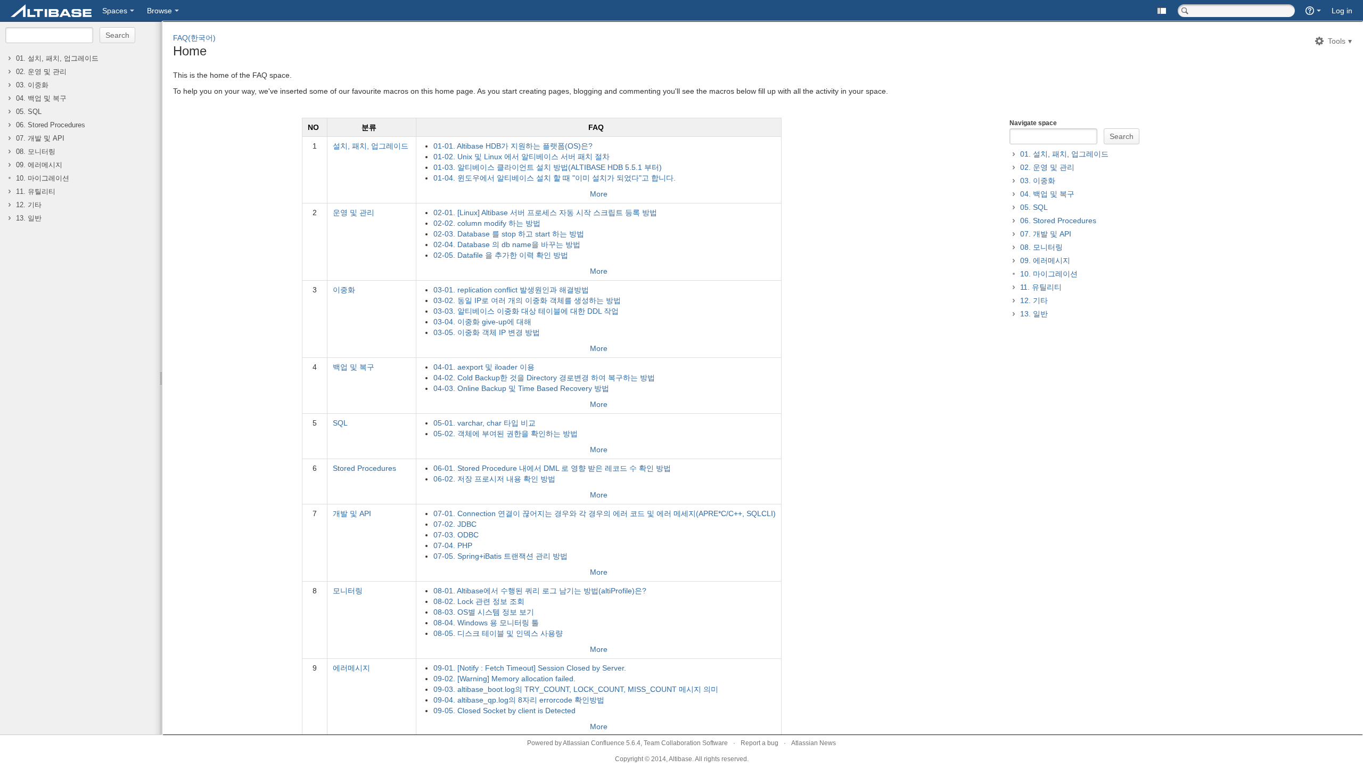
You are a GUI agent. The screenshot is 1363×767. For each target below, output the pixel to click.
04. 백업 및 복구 (41, 98)
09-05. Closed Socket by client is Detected (504, 710)
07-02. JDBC (455, 524)
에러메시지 (351, 668)
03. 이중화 (32, 85)
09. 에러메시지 (39, 165)
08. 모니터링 (35, 152)
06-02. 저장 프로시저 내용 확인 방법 (494, 479)
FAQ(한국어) (194, 38)
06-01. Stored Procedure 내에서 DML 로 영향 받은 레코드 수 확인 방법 (552, 468)
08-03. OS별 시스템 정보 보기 (483, 612)
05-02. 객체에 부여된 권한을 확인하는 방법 (505, 433)
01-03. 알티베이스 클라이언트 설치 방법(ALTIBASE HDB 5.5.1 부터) (547, 167)
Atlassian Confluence (594, 743)
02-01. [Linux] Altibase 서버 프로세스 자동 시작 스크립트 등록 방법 (545, 212)
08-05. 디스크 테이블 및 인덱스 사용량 (498, 633)
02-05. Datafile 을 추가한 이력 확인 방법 (500, 255)
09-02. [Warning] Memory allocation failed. (504, 678)
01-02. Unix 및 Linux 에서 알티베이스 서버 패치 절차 (521, 156)
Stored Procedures (364, 468)
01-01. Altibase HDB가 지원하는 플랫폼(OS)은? (513, 146)
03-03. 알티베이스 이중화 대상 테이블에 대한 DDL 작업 (526, 311)
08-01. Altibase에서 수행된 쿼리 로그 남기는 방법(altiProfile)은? (539, 590)
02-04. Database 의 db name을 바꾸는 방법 (506, 244)
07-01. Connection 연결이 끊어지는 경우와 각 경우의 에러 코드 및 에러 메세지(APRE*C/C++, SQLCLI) (604, 513)
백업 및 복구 (353, 367)
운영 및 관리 (353, 212)
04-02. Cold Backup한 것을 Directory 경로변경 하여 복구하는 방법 (544, 377)
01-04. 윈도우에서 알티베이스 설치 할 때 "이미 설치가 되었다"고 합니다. (554, 178)
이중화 (344, 289)
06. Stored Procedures (50, 125)
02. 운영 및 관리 (41, 72)
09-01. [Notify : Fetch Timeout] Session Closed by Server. (529, 668)
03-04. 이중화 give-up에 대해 (482, 321)
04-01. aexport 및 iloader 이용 (484, 367)
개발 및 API (352, 513)
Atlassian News (813, 743)
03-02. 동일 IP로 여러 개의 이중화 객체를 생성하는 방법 (527, 300)
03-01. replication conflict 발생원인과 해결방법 (511, 289)
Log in (1342, 10)
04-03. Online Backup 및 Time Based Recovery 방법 (521, 388)
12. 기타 (29, 205)
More (598, 194)
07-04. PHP (452, 545)
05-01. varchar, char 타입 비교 (484, 423)
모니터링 (348, 590)
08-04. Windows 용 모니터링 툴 (486, 622)
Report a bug (759, 743)
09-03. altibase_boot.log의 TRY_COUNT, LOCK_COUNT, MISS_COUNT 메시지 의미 (575, 689)
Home (190, 51)
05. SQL (29, 112)
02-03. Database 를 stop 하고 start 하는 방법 (508, 234)
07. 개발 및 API (40, 138)
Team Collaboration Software (686, 743)
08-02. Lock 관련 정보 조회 (478, 601)
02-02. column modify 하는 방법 (486, 223)
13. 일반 (29, 218)
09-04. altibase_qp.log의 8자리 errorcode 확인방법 (518, 700)
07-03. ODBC (456, 535)
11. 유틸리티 (35, 191)
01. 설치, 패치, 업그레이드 (57, 58)
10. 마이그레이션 (42, 178)
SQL (340, 423)
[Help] (1313, 10)
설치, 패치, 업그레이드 (370, 146)
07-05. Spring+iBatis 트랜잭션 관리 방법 (500, 556)
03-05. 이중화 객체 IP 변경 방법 (486, 332)
